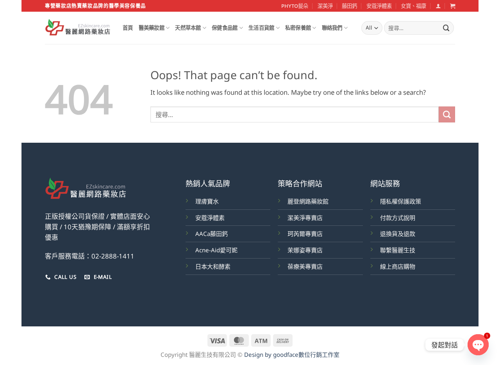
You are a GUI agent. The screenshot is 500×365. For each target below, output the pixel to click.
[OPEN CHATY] (478, 344)
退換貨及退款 (397, 233)
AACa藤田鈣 (211, 233)
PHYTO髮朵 (294, 5)
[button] (438, 6)
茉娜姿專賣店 (305, 250)
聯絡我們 (332, 27)
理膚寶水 (207, 201)
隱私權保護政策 (400, 201)
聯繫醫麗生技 (397, 250)
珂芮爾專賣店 (305, 233)
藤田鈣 (349, 5)
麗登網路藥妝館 (308, 201)
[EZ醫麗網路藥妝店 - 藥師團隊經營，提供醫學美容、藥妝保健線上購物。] (78, 28)
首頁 (128, 27)
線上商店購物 (397, 266)
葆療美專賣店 (305, 266)
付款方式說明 (397, 217)
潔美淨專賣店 (305, 217)
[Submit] (446, 28)
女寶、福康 (413, 5)
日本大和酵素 (212, 266)
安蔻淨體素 (379, 5)
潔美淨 (325, 5)
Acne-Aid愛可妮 (216, 250)
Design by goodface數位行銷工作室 (291, 354)
